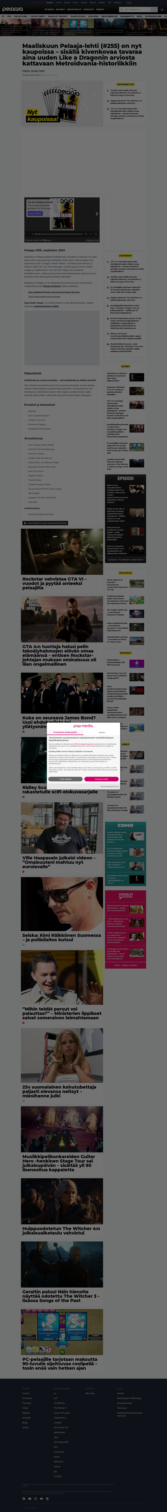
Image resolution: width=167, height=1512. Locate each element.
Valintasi (102, 732)
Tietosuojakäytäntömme (109, 786)
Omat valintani (65, 779)
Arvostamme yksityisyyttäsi (65, 732)
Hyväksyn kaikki (101, 779)
